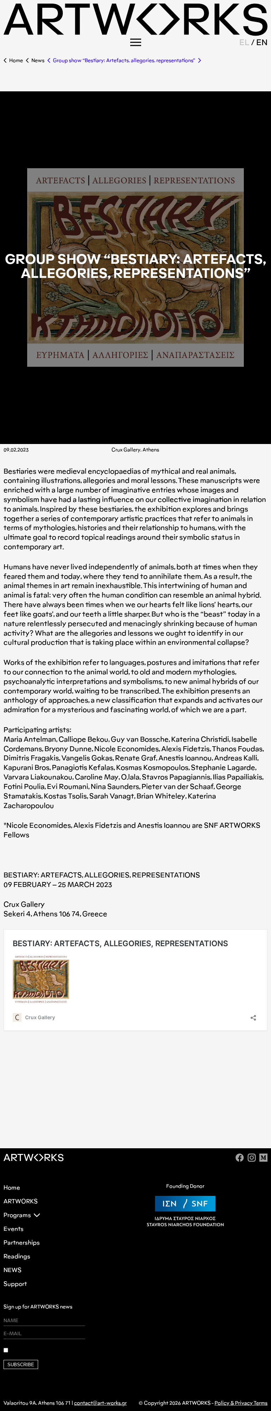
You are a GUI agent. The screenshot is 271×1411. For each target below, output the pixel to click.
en (261, 42)
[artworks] (135, 33)
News (37, 60)
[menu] (135, 42)
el (244, 42)
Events (14, 1229)
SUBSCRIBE (20, 1364)
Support (15, 1284)
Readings (17, 1256)
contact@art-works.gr (100, 1403)
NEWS (13, 1270)
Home (16, 60)
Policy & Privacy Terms (241, 1403)
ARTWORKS (21, 1201)
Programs (17, 1215)
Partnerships (22, 1242)
